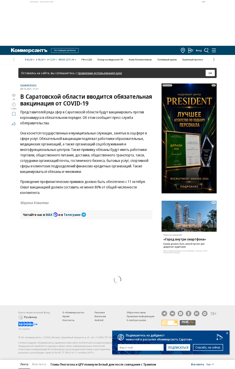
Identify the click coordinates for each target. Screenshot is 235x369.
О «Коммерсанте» (73, 312)
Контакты (68, 320)
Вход (199, 50)
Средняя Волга (28, 85)
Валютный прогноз (192, 59)
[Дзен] (180, 313)
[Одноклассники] (188, 313)
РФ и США (87, 59)
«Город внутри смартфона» (184, 239)
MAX (49, 214)
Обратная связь (136, 312)
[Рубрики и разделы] (214, 50)
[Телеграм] (164, 313)
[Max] (204, 313)
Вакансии (100, 316)
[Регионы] (183, 50)
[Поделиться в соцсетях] (14, 124)
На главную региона (65, 50)
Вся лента (197, 364)
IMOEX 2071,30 (66, 59)
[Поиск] (206, 50)
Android (99, 320)
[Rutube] (196, 313)
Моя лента (39, 364)
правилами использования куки (100, 73)
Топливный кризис (167, 59)
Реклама (100, 312)
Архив (65, 316)
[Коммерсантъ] (29, 50)
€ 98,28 (40, 59)
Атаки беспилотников (140, 59)
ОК (210, 73)
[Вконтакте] (172, 313)
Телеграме (72, 214)
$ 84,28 (28, 59)
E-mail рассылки (136, 320)
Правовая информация (140, 316)
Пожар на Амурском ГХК (110, 59)
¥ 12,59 (51, 59)
